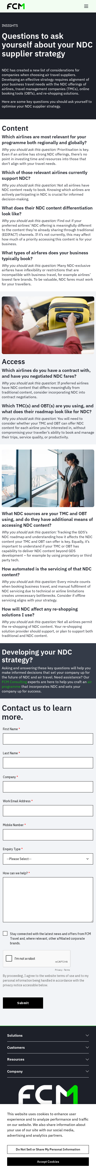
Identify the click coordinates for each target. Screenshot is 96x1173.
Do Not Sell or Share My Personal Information (48, 1149)
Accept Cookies (48, 1162)
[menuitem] (48, 1035)
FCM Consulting (14, 682)
